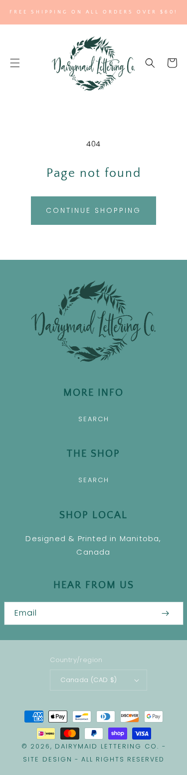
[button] (15, 63)
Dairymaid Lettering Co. (107, 746)
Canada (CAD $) (88, 680)
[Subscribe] (165, 613)
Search (93, 419)
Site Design (47, 759)
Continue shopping (93, 210)
